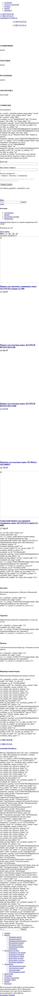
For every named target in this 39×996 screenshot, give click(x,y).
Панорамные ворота (16, 943)
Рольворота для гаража (17, 952)
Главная (3, 222)
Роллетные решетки (16, 962)
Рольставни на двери (16, 956)
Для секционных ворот (17, 966)
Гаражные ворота (15, 937)
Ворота (7, 215)
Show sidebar (4, 231)
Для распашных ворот (17, 972)
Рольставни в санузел (17, 960)
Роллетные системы (11, 217)
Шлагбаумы (8, 219)
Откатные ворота (15, 939)
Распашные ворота (16, 945)
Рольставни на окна (16, 958)
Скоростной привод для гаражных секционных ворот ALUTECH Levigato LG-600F (19, 523)
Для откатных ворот (16, 968)
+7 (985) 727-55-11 (6, 16)
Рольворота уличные (16, 954)
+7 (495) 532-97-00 (7, 14)
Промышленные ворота (17, 941)
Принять (12, 995)
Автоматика (8, 213)
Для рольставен (14, 970)
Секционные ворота (16, 947)
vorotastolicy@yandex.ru (8, 18)
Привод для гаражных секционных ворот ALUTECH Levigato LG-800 (18, 287)
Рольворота (13, 949)
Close (2, 204)
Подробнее (4, 294)
